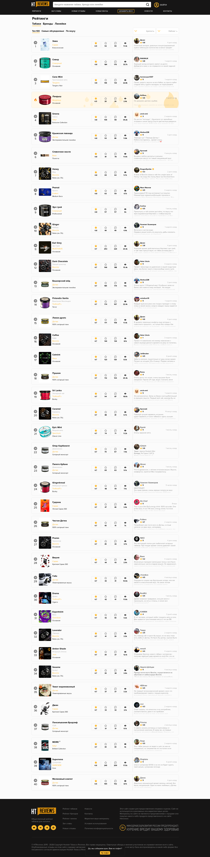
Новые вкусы (102, 11)
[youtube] (34, 827)
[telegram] (47, 827)
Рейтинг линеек (70, 818)
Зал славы (56, 11)
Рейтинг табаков (70, 809)
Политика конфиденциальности (99, 828)
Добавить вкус (126, 11)
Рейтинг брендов (70, 813)
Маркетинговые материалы (97, 818)
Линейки (60, 23)
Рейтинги (36, 11)
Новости (148, 11)
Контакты (167, 11)
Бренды (48, 23)
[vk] (40, 827)
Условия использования (96, 823)
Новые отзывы (78, 11)
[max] (53, 827)
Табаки (36, 23)
